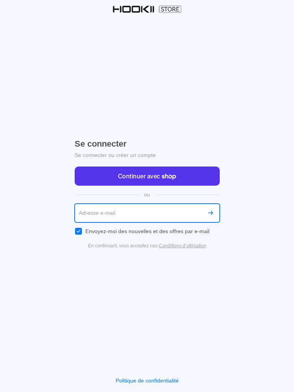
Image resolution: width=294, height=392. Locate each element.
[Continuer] (210, 213)
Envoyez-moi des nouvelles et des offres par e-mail (147, 231)
